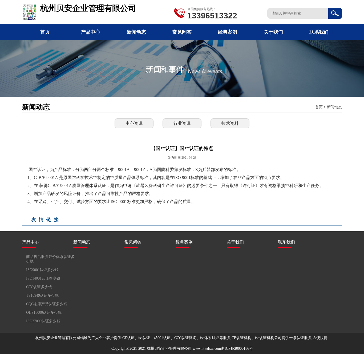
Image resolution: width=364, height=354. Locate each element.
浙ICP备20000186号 (237, 349)
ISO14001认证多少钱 (43, 278)
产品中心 (90, 32)
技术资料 (229, 123)
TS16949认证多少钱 (42, 295)
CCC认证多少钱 (39, 287)
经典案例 (227, 32)
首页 (45, 32)
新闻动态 (136, 32)
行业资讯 (182, 123)
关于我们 (273, 32)
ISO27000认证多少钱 (43, 321)
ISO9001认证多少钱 (42, 270)
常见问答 (182, 32)
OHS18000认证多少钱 (44, 313)
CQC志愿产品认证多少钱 (46, 304)
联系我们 (319, 32)
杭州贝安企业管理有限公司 (169, 349)
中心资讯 (134, 123)
